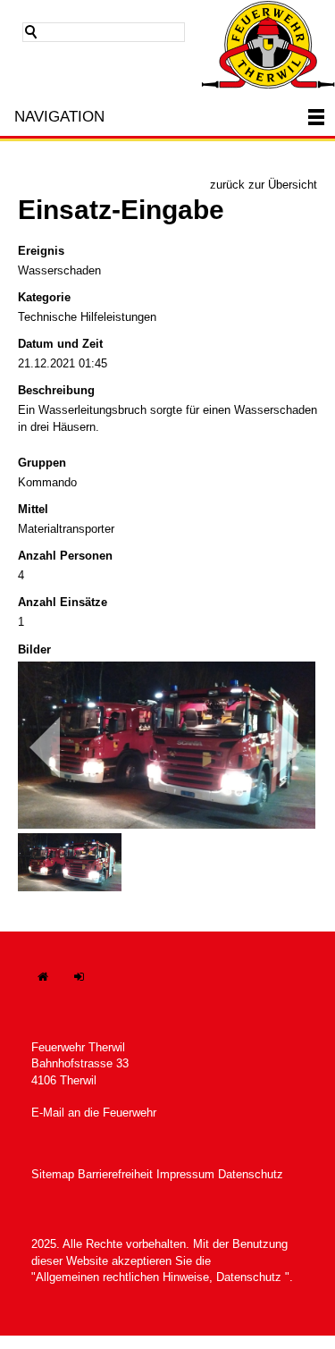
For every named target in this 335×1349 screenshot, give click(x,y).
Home (52, 985)
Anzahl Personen (65, 555)
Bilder (34, 649)
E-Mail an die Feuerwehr (93, 1112)
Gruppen (42, 462)
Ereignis (41, 250)
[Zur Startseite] (268, 44)
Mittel (33, 509)
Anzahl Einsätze (62, 602)
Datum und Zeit (60, 343)
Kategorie (44, 297)
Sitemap (52, 1174)
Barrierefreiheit (115, 1174)
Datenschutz (250, 1174)
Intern (89, 985)
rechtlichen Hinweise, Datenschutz (190, 1277)
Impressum (185, 1174)
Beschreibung (56, 390)
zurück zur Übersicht (263, 184)
